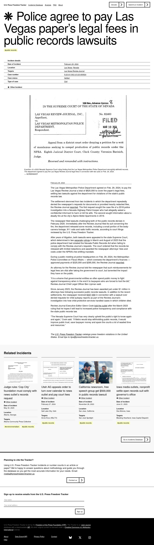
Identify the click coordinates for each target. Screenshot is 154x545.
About (60, 5)
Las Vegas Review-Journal (74, 71)
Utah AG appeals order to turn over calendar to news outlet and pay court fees (56, 390)
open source (86, 525)
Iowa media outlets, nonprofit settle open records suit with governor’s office (133, 390)
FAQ (54, 5)
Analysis (48, 5)
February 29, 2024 (71, 64)
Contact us (73, 480)
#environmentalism (12, 426)
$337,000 (91, 294)
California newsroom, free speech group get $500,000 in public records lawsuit (95, 390)
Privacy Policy (39, 536)
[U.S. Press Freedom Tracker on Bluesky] (70, 538)
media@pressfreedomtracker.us (19, 473)
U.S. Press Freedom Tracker (15, 5)
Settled (67, 78)
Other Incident (16, 87)
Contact (54, 536)
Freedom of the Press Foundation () (51, 525)
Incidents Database (35, 5)
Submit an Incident (135, 4)
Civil (65, 81)
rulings (86, 240)
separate (78, 240)
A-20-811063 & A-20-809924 (75, 74)
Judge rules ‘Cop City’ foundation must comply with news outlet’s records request (20, 392)
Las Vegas (68, 67)
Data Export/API (21, 536)
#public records (10, 50)
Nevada (76, 67)
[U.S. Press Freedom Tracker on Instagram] (89, 538)
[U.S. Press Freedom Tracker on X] (80, 538)
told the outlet (100, 305)
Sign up (80, 511)
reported (74, 207)
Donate (114, 4)
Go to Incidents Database (133, 439)
